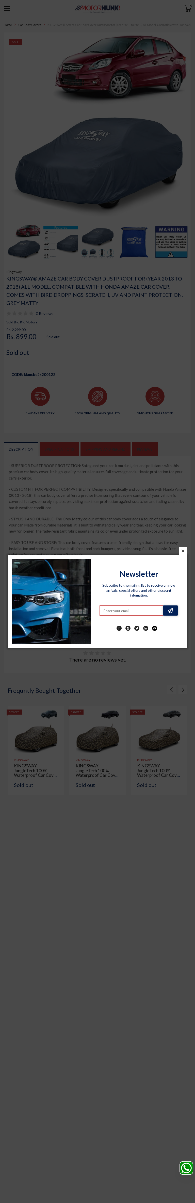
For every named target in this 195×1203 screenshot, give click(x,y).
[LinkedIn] (145, 628)
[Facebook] (119, 628)
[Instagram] (128, 628)
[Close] (183, 551)
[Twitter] (136, 628)
